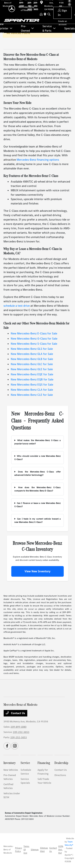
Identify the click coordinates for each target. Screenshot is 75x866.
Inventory (9, 762)
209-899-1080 (18, 727)
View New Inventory (37, 571)
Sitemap (35, 849)
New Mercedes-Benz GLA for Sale (32, 354)
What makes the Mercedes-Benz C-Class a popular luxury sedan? (37, 442)
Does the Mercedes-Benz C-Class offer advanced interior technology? (37, 473)
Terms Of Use (26, 849)
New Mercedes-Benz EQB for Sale (32, 379)
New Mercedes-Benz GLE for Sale (32, 369)
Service (25, 762)
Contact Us (17, 713)
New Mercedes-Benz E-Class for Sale (34, 333)
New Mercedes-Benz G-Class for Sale (34, 338)
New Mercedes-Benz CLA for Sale (32, 390)
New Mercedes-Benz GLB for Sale (32, 359)
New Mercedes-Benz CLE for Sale (32, 395)
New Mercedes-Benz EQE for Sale (32, 374)
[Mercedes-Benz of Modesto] (21, 8)
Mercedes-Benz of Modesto (8, 849)
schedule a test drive (16, 306)
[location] (46, 14)
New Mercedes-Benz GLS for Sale (32, 349)
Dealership (61, 762)
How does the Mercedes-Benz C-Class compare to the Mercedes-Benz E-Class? (37, 489)
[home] (42, 14)
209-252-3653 (21, 732)
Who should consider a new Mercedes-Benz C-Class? (37, 458)
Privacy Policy (18, 849)
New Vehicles (10, 770)
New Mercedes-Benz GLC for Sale (32, 364)
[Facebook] (7, 746)
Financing (44, 762)
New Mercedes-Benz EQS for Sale (32, 384)
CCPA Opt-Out (60, 849)
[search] (49, 14)
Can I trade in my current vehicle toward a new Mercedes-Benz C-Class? (37, 520)
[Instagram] (14, 746)
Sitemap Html (44, 849)
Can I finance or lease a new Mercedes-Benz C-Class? (37, 505)
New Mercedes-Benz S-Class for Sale (34, 344)
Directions (60, 775)
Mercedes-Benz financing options (38, 160)
